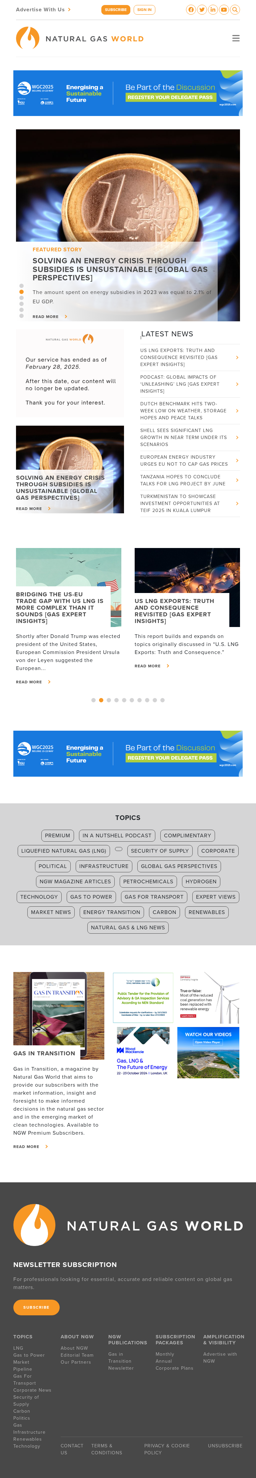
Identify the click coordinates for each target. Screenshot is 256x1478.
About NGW (74, 1348)
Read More (29, 682)
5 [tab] (21, 310)
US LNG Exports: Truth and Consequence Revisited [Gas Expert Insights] (179, 343)
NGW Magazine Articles (75, 881)
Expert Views (216, 897)
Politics (21, 1418)
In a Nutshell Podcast (117, 835)
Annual (164, 1361)
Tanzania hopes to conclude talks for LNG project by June (183, 466)
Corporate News (32, 1390)
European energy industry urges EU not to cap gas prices (184, 446)
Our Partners (76, 1362)
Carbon (164, 912)
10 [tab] (162, 700)
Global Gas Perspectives (179, 866)
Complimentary (187, 835)
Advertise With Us (44, 9)
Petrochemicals (148, 881)
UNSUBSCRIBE (225, 1446)
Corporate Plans (175, 1368)
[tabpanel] (128, 225)
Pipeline (23, 1369)
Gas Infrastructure (29, 1428)
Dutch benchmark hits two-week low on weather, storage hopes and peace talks (183, 397)
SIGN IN (144, 9)
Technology (39, 897)
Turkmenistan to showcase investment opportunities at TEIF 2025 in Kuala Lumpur (180, 489)
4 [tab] (21, 304)
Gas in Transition (120, 1357)
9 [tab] (155, 700)
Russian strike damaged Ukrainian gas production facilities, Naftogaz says (176, 516)
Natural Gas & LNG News (128, 927)
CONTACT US (72, 1449)
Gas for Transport (154, 897)
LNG (18, 1348)
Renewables (207, 912)
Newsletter (121, 1368)
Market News (51, 912)
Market (21, 1362)
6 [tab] (21, 316)
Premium (57, 835)
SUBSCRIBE (116, 9)
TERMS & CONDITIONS (106, 1449)
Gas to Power (91, 897)
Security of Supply (160, 851)
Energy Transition (111, 912)
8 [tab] (147, 700)
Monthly (165, 1354)
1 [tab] (21, 286)
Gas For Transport (24, 1379)
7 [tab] (139, 700)
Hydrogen (201, 881)
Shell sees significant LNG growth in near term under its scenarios (183, 423)
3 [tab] (21, 298)
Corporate (218, 851)
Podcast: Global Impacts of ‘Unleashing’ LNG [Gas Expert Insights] (180, 370)
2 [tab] (21, 292)
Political (53, 866)
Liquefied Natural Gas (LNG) (63, 851)
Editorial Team (77, 1355)
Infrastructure (104, 866)
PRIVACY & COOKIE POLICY (167, 1449)
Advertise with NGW (220, 1357)
